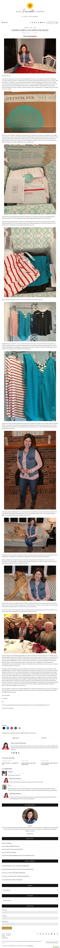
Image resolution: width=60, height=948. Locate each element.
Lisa (9, 785)
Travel (4, 936)
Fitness (8, 935)
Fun (31, 27)
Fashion (26, 27)
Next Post (44, 737)
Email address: (5, 921)
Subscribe (5, 938)
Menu (5, 22)
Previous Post (15, 737)
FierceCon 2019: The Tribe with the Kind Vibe (12, 849)
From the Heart (24, 733)
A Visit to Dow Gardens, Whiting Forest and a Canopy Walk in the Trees (18, 855)
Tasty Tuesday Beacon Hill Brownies (21, 865)
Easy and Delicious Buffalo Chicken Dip (10, 846)
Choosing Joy (6, 733)
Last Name (4, 915)
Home (3, 933)
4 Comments (34, 32)
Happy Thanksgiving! (7, 843)
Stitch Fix (33, 733)
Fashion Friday (15, 733)
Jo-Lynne (10, 771)
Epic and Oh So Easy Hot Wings (9, 852)
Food (3, 935)
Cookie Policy (30, 945)
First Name (4, 909)
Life (35, 27)
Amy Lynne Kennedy (15, 778)
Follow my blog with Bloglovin (30, 36)
